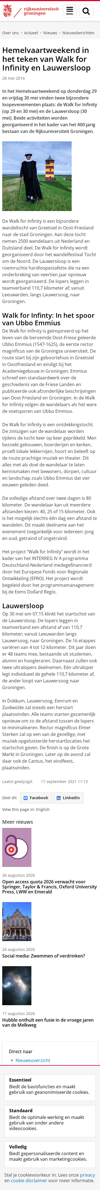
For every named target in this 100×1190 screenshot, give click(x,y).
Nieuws (50, 32)
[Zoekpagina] (86, 11)
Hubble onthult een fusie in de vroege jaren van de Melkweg (48, 1022)
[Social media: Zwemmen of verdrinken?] (16, 921)
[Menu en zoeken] (69, 11)
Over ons (10, 32)
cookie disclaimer (29, 1180)
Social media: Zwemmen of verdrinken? (43, 955)
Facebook (39, 797)
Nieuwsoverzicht (33, 1060)
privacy (87, 1175)
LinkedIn (71, 797)
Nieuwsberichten (78, 32)
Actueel (31, 32)
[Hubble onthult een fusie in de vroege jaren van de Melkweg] (16, 985)
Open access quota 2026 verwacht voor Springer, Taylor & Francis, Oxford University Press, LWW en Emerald (49, 886)
